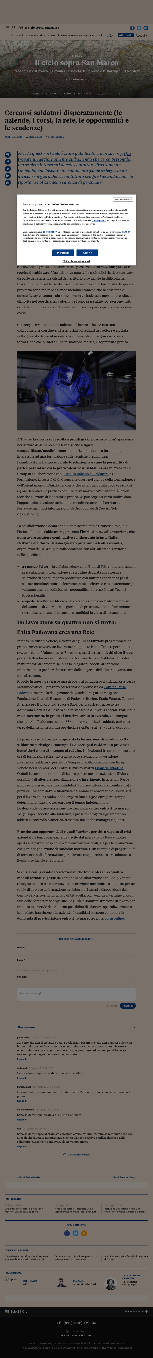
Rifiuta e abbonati (123, 199)
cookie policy (99, 220)
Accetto (87, 253)
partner (126, 231)
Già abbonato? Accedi (76, 261)
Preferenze (63, 253)
